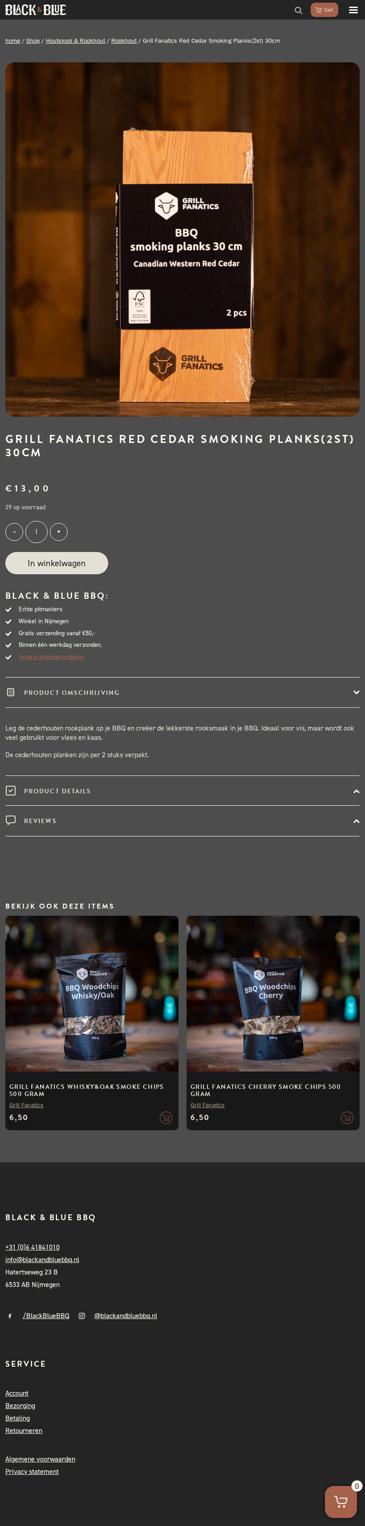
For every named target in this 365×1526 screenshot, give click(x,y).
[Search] (295, 9)
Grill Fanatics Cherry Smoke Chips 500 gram (266, 1090)
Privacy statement (32, 1471)
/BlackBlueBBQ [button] (46, 1315)
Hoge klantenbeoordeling (51, 657)
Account (16, 1393)
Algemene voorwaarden (40, 1459)
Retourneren (23, 1430)
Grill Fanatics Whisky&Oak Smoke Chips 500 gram (86, 1090)
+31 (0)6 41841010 (32, 1247)
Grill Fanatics (26, 1105)
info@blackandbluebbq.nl (42, 1259)
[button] (349, 10)
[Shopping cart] (320, 10)
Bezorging (20, 1405)
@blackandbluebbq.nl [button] (125, 1315)
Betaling (17, 1418)
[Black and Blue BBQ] (35, 9)
